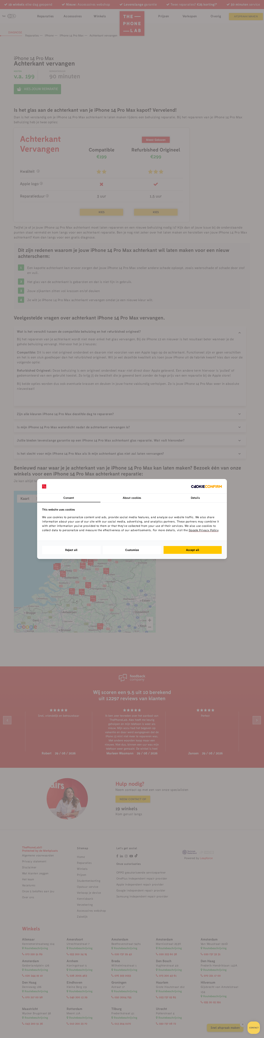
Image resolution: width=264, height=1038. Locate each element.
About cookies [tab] (132, 497)
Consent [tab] (68, 497)
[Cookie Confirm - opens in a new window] (206, 486)
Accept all (192, 550)
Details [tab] (195, 497)
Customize (132, 550)
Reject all (71, 550)
